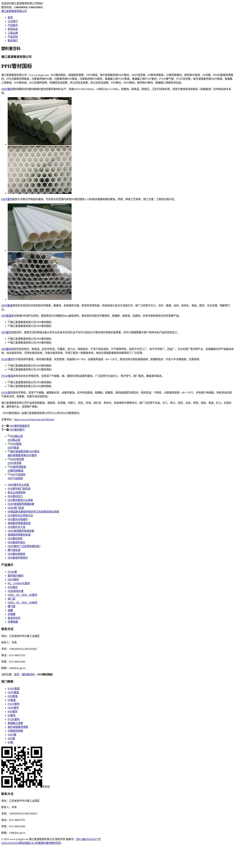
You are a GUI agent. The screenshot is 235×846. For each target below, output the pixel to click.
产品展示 (13, 25)
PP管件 (12, 715)
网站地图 (24, 843)
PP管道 (12, 700)
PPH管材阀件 (15, 538)
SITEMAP (13, 843)
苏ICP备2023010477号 (88, 839)
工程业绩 (13, 33)
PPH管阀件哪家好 (18, 557)
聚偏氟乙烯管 (15, 723)
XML (4, 843)
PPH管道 (6, 315)
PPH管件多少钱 (16, 527)
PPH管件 (6, 332)
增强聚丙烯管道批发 (19, 523)
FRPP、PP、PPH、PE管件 (22, 595)
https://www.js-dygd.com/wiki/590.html (34, 419)
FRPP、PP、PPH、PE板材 (22, 602)
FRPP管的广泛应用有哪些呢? (24, 546)
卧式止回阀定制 (17, 492)
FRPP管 (12, 734)
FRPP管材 (6, 89)
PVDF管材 (7, 359)
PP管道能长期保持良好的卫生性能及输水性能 (33, 511)
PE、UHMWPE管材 (19, 583)
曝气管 (11, 606)
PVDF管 (12, 572)
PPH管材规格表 (16, 554)
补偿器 (11, 614)
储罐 (10, 610)
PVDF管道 (7, 376)
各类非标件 (14, 618)
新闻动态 (13, 29)
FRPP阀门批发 (16, 507)
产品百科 (13, 36)
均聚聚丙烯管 (15, 730)
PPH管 (11, 738)
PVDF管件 (7, 392)
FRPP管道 (6, 305)
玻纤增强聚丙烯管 (18, 727)
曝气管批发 (14, 550)
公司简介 (13, 21)
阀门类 (11, 598)
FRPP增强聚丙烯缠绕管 (21, 504)
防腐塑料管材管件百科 (48, 843)
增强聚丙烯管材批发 (19, 534)
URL (32, 843)
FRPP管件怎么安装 (18, 484)
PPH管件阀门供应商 (19, 488)
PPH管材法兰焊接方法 (20, 515)
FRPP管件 (6, 199)
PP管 (10, 742)
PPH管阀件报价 (16, 542)
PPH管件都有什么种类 (20, 500)
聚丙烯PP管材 (15, 575)
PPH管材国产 (17, 429)
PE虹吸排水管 (16, 591)
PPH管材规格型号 (20, 426)
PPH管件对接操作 (18, 519)
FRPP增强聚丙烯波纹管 (21, 531)
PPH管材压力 (15, 496)
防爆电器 (13, 621)
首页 (10, 17)
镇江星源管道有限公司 (14, 11)
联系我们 (13, 40)
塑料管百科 (28, 674)
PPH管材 (6, 349)
